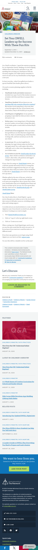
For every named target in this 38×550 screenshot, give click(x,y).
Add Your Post (19, 468)
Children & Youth (7, 300)
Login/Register (27, 3)
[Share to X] (14, 548)
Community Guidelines (25, 258)
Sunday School (30, 300)
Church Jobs (22, 1)
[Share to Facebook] (5, 548)
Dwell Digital (6, 193)
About (15, 3)
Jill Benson (27, 52)
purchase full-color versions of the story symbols (20, 104)
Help (22, 3)
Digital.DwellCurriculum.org (17, 215)
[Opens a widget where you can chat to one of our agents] (29, 546)
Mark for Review (11, 262)
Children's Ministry (12, 34)
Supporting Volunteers (10, 302)
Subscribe (10, 3)
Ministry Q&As (15, 1)
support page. (26, 237)
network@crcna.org (10, 506)
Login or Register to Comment (19, 285)
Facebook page (23, 187)
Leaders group (8, 189)
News (18, 3)
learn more (15, 252)
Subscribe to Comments (13, 260)
